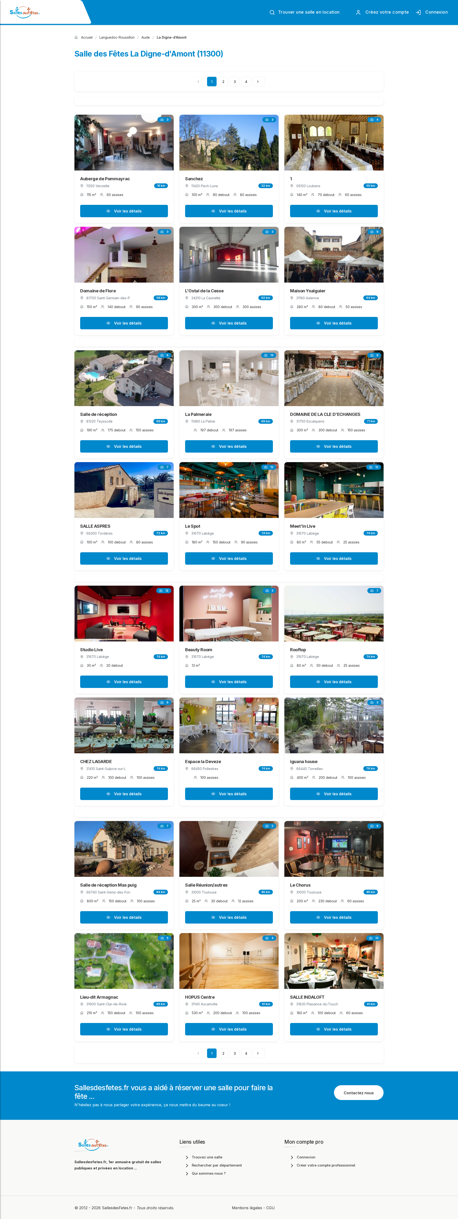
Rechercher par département (217, 1165)
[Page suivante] (259, 81)
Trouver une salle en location (308, 12)
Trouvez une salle (207, 1157)
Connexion (435, 12)
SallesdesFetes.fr (118, 1207)
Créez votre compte (386, 12)
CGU (270, 1207)
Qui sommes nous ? (209, 1173)
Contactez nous (359, 1092)
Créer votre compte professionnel (326, 1165)
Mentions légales (247, 1207)
